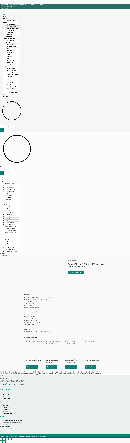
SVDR (8, 54)
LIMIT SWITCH (10, 76)
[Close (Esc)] (10, 439)
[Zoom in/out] (1, 439)
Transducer (10, 32)
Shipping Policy (7, 396)
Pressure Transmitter (12, 28)
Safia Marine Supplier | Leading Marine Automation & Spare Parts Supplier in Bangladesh (19, 0)
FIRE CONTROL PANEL (12, 92)
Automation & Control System (9, 21)
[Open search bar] (0, 123)
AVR (8, 78)
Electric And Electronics (11, 72)
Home (4, 14)
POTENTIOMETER (11, 70)
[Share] (7, 439)
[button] (22, 19)
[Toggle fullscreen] (4, 439)
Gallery (4, 16)
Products (5, 18)
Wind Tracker (10, 50)
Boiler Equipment (9, 80)
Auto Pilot (9, 56)
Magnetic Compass (11, 46)
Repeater (9, 48)
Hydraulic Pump (11, 88)
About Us (5, 94)
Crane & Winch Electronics (8, 65)
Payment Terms (7, 393)
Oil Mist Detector (11, 24)
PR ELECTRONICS (11, 26)
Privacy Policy (6, 398)
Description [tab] (27, 294)
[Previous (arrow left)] (1, 441)
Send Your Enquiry (76, 272)
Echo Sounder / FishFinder (9, 41)
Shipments (5, 409)
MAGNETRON (10, 52)
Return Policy (6, 394)
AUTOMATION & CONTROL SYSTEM (39, 299)
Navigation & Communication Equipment (10, 37)
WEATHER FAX (10, 60)
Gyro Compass (10, 44)
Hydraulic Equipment (10, 86)
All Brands (5, 411)
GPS (8, 58)
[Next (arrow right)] (4, 441)
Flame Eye (9, 84)
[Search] (2, 130)
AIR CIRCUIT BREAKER (12, 74)
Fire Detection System (11, 90)
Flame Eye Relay (11, 82)
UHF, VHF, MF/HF (11, 62)
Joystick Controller (11, 68)
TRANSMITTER (10, 30)
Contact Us (5, 96)
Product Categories (7, 413)
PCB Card (9, 34)
